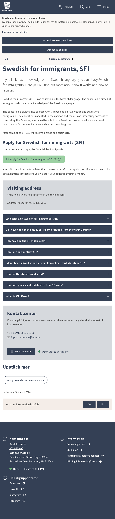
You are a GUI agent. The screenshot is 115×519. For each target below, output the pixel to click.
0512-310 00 (16, 448)
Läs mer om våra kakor (15, 32)
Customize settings (59, 58)
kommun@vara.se (19, 452)
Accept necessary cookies (57, 40)
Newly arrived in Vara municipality (25, 380)
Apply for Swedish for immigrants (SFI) (31, 159)
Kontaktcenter (23, 351)
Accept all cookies (57, 49)
